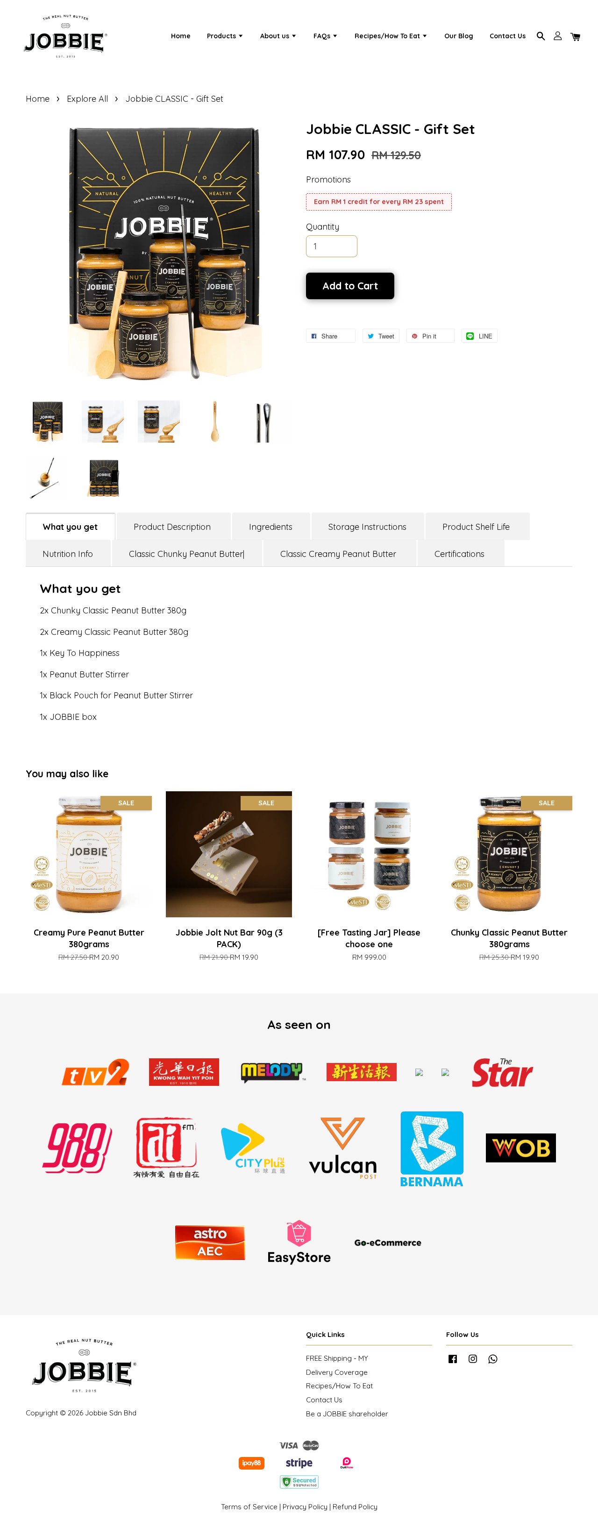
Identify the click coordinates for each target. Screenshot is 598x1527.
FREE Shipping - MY (337, 1358)
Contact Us (508, 36)
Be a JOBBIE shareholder (347, 1413)
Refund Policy (355, 1506)
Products (222, 36)
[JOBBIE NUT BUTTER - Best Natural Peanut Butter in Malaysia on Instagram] (472, 1362)
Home (181, 36)
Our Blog (458, 36)
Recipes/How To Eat (388, 36)
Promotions (328, 179)
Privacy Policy (305, 1506)
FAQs (322, 36)
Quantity (322, 226)
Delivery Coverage (337, 1372)
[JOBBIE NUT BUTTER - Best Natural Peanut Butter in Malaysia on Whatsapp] (492, 1362)
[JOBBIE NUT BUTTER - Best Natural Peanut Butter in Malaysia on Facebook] (452, 1362)
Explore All (87, 98)
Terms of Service (249, 1506)
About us (275, 36)
